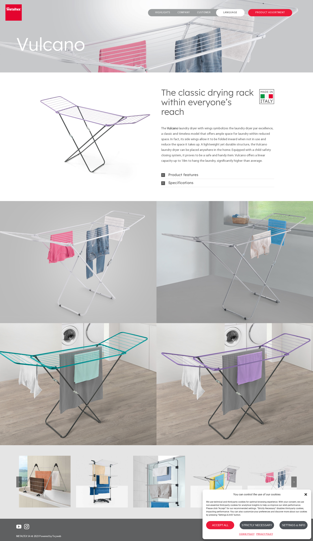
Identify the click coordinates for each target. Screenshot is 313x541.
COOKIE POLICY (246, 534)
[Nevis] (42, 477)
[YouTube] (18, 522)
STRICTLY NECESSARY (257, 525)
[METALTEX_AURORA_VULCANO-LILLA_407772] (77, 133)
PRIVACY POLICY (264, 534)
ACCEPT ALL (220, 525)
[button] (306, 494)
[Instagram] (26, 522)
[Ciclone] (99, 477)
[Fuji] (214, 477)
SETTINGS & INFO (293, 525)
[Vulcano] (271, 477)
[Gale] (156, 477)
